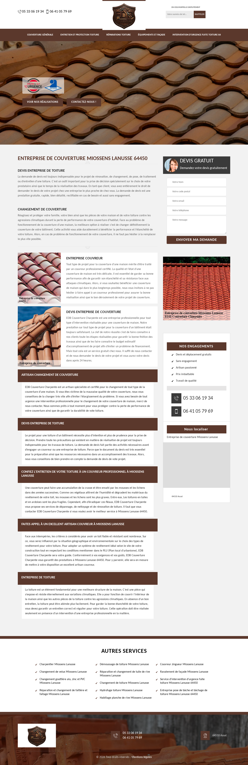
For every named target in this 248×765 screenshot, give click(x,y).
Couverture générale (40, 34)
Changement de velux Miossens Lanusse (63, 671)
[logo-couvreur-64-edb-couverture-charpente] (124, 15)
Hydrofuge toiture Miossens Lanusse (121, 690)
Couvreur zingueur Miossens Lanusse (182, 664)
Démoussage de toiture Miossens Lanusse (124, 664)
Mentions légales (142, 757)
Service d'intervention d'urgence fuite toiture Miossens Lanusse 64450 (182, 681)
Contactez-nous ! (83, 102)
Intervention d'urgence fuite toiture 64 (196, 34)
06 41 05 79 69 (61, 11)
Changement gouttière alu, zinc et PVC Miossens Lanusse (62, 681)
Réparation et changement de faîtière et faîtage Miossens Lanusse (63, 692)
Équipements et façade (151, 34)
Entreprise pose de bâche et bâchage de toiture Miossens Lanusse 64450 (183, 692)
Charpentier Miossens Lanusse (57, 664)
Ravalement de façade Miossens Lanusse (184, 671)
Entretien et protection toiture (79, 34)
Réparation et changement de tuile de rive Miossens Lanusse (125, 673)
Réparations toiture (118, 34)
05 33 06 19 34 (33, 11)
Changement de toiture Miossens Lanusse (124, 683)
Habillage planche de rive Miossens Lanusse (126, 697)
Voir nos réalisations (42, 102)
